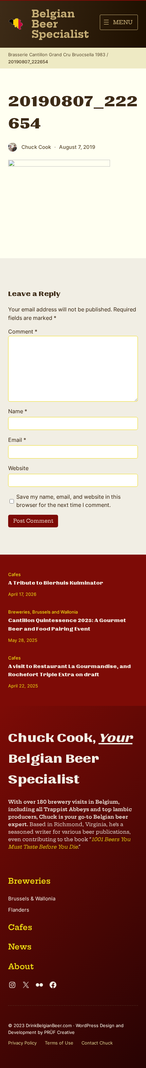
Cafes (14, 574)
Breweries (19, 612)
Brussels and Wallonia (55, 612)
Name (17, 411)
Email (17, 439)
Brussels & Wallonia (31, 899)
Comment (22, 331)
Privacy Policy (22, 1043)
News (20, 946)
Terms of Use (59, 1043)
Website (18, 468)
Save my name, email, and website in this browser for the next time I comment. (68, 500)
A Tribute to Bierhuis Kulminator (55, 583)
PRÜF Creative (59, 1032)
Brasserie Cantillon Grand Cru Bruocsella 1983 (56, 54)
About (21, 966)
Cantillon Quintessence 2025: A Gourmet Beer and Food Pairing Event (67, 624)
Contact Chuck (97, 1043)
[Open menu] (119, 22)
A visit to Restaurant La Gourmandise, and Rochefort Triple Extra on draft (69, 670)
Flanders (18, 910)
